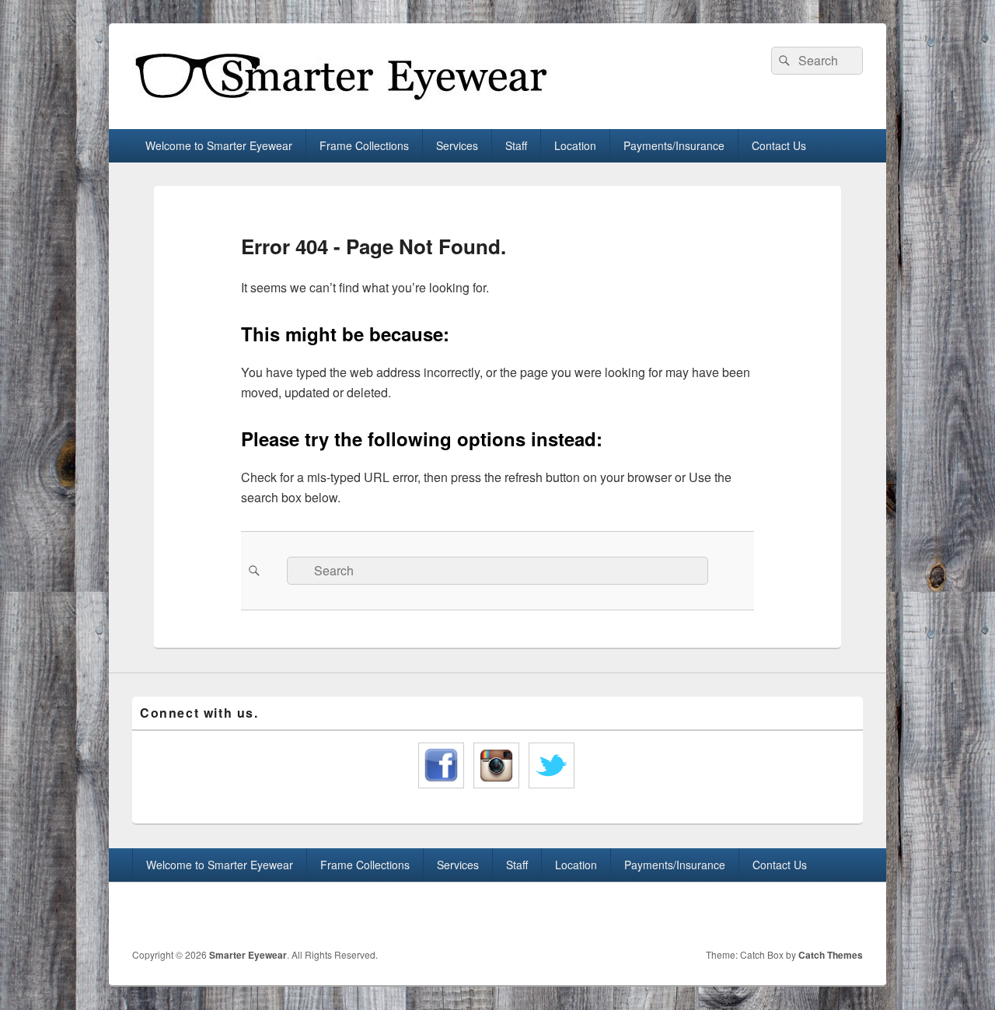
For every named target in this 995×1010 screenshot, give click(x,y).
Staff (516, 145)
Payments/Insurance (673, 145)
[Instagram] (849, 915)
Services (457, 145)
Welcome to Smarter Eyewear (218, 145)
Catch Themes (830, 955)
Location (575, 145)
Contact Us (779, 145)
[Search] (782, 61)
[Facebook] (815, 915)
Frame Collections (364, 145)
